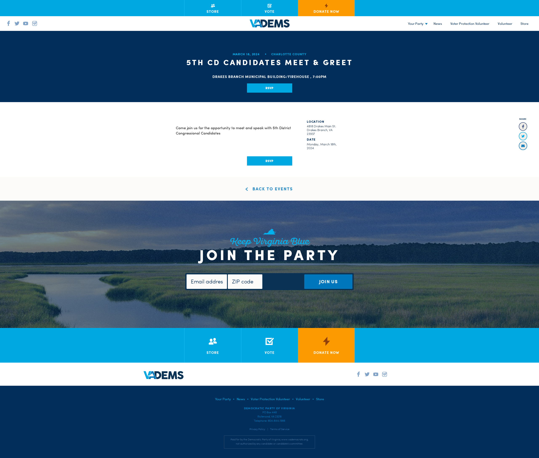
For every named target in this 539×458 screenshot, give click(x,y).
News (438, 23)
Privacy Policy (257, 429)
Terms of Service (280, 429)
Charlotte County (288, 54)
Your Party (415, 23)
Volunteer (505, 23)
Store (320, 399)
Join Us (328, 281)
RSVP (269, 88)
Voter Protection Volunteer (470, 23)
